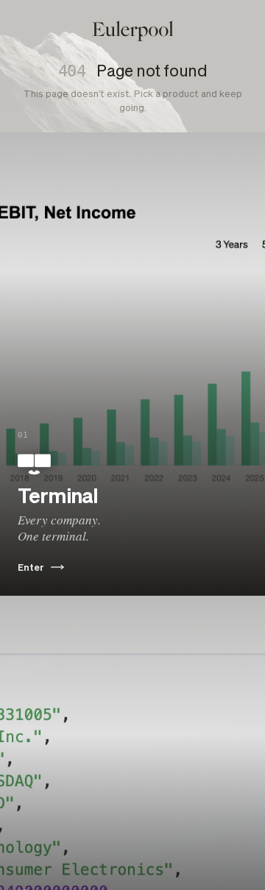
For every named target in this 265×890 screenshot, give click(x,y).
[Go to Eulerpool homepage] (133, 31)
